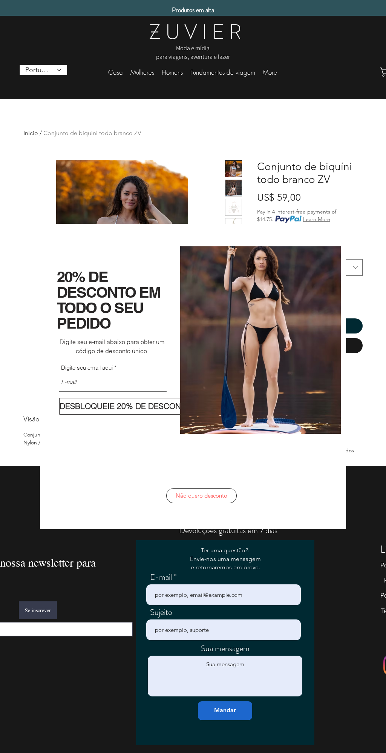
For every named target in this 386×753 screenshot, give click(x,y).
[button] (201, 495)
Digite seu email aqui (87, 367)
